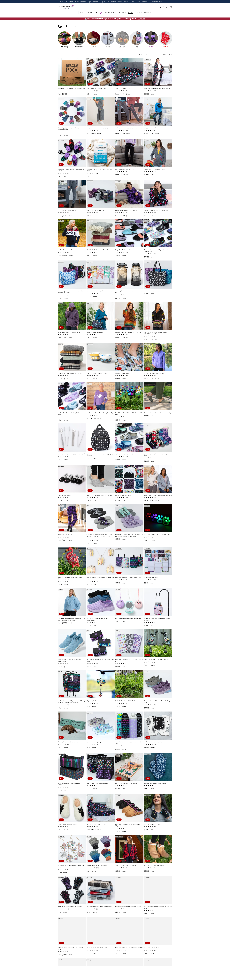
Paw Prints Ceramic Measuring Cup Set (97, 373)
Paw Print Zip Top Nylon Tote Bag (153, 291)
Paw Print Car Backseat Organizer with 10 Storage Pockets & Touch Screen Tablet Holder (72, 701)
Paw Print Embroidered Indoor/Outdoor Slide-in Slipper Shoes (128, 825)
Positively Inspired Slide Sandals (124, 454)
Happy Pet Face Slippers (64, 495)
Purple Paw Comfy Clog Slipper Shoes (125, 250)
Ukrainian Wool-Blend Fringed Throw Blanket (99, 906)
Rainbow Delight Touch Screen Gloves (97, 865)
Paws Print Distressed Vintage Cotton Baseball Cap (129, 948)
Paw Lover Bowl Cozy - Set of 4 (123, 495)
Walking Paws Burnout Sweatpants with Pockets (128, 128)
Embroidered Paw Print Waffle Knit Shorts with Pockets (70, 948)
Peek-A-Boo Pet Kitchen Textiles (153, 742)
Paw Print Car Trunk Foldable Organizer (98, 783)
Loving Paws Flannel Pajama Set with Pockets (156, 210)
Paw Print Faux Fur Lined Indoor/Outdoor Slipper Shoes (71, 413)
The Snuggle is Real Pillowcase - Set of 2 (69, 742)
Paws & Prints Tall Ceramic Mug (95, 210)
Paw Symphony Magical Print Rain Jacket (69, 332)
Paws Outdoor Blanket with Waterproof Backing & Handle (100, 660)
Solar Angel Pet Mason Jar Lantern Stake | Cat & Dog (128, 291)
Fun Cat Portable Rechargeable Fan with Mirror (128, 618)
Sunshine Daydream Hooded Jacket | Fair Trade (128, 332)
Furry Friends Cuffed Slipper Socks (96, 88)
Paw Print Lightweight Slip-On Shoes (97, 742)
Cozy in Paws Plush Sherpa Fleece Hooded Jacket (158, 495)
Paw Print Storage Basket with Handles (97, 948)
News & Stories (116, 2)
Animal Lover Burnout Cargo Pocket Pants (98, 128)
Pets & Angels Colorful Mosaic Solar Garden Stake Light (129, 413)
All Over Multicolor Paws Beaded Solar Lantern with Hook (157, 619)
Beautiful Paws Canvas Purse (95, 332)
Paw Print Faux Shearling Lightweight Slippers (99, 495)
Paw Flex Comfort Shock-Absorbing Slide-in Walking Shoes (69, 660)
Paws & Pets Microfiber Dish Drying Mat (126, 783)
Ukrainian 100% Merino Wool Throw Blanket (70, 373)
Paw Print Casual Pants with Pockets (125, 169)
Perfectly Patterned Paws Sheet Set (96, 824)
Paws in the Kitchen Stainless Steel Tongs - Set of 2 (72, 454)
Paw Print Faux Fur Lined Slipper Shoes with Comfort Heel (156, 250)
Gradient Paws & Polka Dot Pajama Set (154, 128)
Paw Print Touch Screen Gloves (152, 824)
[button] (160, 7)
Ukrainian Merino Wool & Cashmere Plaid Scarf (128, 906)
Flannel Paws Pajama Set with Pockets (126, 210)
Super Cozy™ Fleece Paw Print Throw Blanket (157, 88)
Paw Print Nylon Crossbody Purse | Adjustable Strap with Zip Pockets (70, 291)
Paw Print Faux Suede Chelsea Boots (154, 865)
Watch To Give (129, 2)
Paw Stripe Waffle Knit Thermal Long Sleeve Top (100, 413)
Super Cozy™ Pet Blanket (122, 88)
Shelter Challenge (156, 2)
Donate (145, 2)
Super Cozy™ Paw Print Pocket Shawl (125, 865)
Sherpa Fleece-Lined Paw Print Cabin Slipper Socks (156, 454)
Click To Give (62, 2)
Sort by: (141, 55)
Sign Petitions (93, 2)
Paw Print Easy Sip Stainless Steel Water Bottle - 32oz (128, 742)
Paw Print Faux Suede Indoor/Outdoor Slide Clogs (158, 413)
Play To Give (104, 2)
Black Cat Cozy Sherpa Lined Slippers (68, 824)
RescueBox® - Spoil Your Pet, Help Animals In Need (71, 88)
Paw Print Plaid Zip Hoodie (65, 250)
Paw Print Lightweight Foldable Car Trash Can (128, 577)
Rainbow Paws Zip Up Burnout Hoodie (154, 169)
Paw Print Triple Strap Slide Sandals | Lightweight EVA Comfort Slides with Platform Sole (129, 535)
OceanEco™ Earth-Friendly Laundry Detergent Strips (99, 169)
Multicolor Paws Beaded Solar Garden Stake (127, 701)
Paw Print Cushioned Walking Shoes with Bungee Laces (157, 701)
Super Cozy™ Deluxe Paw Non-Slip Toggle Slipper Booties (71, 169)
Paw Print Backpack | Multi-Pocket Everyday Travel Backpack (100, 454)
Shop (71, 2)
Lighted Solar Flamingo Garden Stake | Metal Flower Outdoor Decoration (70, 578)
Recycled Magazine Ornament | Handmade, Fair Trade (71, 866)
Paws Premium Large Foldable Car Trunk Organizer (69, 784)
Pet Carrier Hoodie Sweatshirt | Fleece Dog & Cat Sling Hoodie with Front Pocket (71, 619)
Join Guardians (80, 2)
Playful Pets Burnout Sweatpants (67, 210)
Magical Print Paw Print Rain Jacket (154, 373)
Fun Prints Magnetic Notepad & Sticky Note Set (99, 291)
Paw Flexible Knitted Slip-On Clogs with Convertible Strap (97, 619)
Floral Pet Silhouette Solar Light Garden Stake (157, 659)
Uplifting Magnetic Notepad (151, 577)
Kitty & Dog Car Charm (93, 701)
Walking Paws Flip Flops (122, 373)
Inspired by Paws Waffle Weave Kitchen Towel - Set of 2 (129, 660)
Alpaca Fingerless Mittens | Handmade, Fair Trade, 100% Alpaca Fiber (71, 128)
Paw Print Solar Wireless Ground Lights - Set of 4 (157, 534)
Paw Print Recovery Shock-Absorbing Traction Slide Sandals (158, 907)
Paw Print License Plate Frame (152, 948)
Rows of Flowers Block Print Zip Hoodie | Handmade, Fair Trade (155, 333)
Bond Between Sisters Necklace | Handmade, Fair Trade (100, 578)
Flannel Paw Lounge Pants (65, 534)
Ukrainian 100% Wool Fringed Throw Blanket (99, 250)
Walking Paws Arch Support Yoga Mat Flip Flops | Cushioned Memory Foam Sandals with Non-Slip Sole (100, 536)
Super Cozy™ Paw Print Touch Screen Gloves (70, 906)
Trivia (138, 2)
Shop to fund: (89, 13)
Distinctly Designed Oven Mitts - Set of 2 (155, 783)
